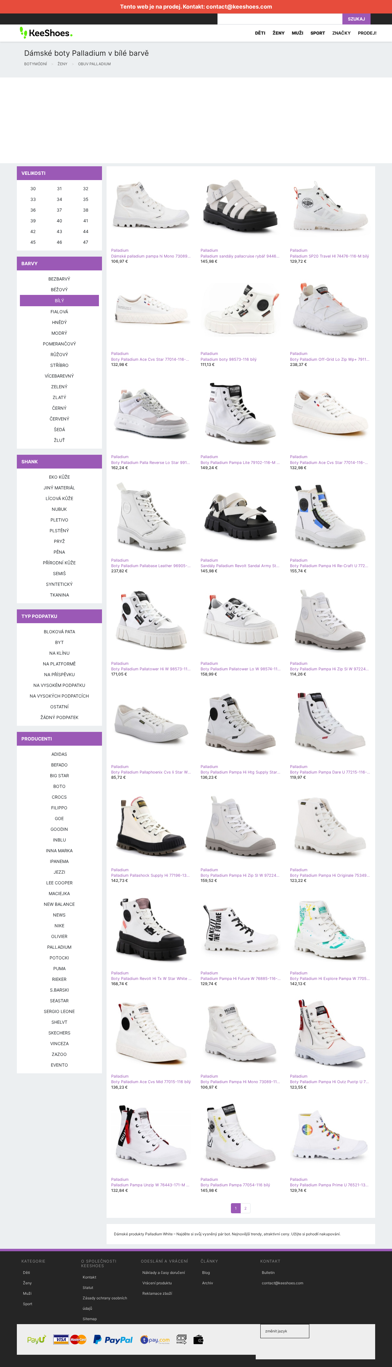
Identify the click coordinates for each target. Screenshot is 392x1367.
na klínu (59, 653)
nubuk (59, 509)
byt (59, 642)
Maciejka (59, 893)
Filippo (59, 807)
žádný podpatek (59, 717)
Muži (27, 1293)
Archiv (207, 1283)
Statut (88, 1287)
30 (33, 188)
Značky (341, 33)
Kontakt (89, 1277)
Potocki (59, 957)
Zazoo (59, 1054)
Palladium (59, 947)
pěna (59, 552)
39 (33, 220)
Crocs (59, 797)
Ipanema (59, 861)
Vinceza (59, 1043)
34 (59, 199)
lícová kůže (59, 498)
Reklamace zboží (157, 1293)
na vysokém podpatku (59, 685)
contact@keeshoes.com (239, 6)
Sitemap (90, 1318)
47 (85, 242)
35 (86, 199)
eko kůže (59, 477)
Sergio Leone (59, 1011)
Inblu (59, 839)
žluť (59, 440)
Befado (59, 764)
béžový (59, 289)
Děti (26, 1272)
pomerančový (59, 343)
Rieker (59, 979)
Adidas (59, 754)
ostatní (59, 706)
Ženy (27, 1283)
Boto (59, 786)
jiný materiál (59, 487)
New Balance (59, 904)
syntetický (59, 584)
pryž (59, 541)
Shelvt (59, 1022)
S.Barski (59, 989)
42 (33, 231)
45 (33, 242)
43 (59, 231)
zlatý (59, 397)
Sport (27, 1303)
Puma (59, 968)
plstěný (59, 530)
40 (59, 220)
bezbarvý (59, 278)
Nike (59, 925)
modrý (59, 333)
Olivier (59, 936)
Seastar (59, 1000)
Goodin (59, 829)
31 (59, 188)
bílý (59, 300)
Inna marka (59, 850)
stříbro (59, 365)
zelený (59, 386)
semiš (59, 573)
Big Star (59, 775)
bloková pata (59, 631)
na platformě (59, 663)
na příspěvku (59, 674)
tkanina (59, 594)
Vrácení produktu (157, 1283)
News (59, 914)
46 (59, 242)
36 (33, 210)
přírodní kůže (59, 562)
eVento (59, 1065)
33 (33, 199)
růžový (59, 354)
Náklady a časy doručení (163, 1272)
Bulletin (268, 1272)
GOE (59, 818)
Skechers (59, 1032)
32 (85, 188)
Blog (206, 1272)
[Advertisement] (184, 120)
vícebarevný (59, 375)
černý (59, 408)
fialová (59, 311)
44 (86, 231)
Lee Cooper (59, 882)
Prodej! (367, 33)
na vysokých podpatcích (59, 696)
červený (59, 418)
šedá (59, 429)
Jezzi (59, 872)
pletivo (59, 519)
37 (59, 210)
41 (85, 220)
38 (86, 210)
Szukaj (356, 18)
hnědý (59, 322)
